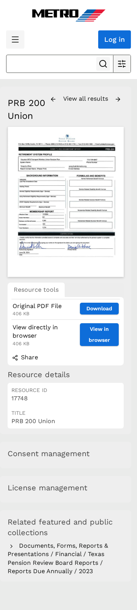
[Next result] (118, 99)
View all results (86, 98)
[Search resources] (103, 64)
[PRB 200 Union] (66, 202)
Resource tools (36, 289)
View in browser (99, 334)
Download (99, 308)
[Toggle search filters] (122, 64)
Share (28, 357)
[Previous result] (53, 99)
